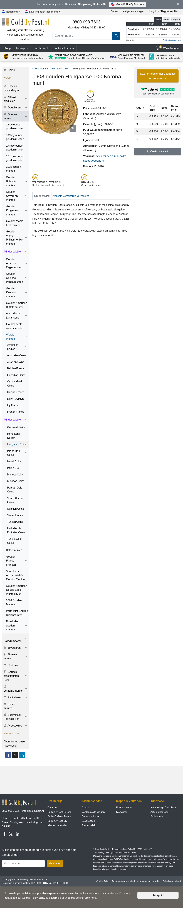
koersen (64, 48)
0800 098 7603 (10, 810)
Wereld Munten (40, 68)
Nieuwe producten (10, 98)
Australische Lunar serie (13, 315)
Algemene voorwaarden (148, 881)
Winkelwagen (169, 48)
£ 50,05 (163, 34)
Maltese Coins (15, 474)
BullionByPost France (59, 816)
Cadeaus (12, 665)
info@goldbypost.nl (33, 810)
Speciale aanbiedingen (11, 88)
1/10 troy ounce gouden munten (15, 158)
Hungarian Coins (60, 68)
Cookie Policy (103, 881)
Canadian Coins (16, 374)
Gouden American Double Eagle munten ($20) (16, 589)
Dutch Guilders (15, 398)
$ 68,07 (176, 34)
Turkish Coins (15, 521)
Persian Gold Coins (14, 489)
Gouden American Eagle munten (14, 263)
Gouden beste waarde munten (15, 326)
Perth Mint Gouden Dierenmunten (17, 612)
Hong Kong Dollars (13, 435)
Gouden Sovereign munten (12, 195)
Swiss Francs (15, 515)
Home (11, 69)
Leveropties (88, 820)
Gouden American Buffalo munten (16, 304)
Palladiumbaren (12, 640)
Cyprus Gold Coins (14, 383)
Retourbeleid (89, 825)
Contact (115, 11)
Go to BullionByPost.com (130, 4)
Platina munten (9, 706)
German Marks (16, 427)
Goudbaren (14, 107)
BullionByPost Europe (59, 811)
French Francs (15, 411)
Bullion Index (157, 816)
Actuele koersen (159, 811)
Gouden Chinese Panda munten (14, 277)
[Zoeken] (116, 36)
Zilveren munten (10, 656)
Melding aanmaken (173, 40)
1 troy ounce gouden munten (15, 126)
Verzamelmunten (13, 690)
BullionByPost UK (57, 820)
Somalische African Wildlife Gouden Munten (15, 575)
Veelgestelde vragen (133, 11)
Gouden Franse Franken (11, 560)
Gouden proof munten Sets (11, 675)
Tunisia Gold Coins (14, 540)
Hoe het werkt (41, 48)
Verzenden (55, 863)
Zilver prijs (134, 34)
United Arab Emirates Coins (16, 530)
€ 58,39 (150, 34)
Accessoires (14, 725)
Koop (7, 48)
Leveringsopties (111, 852)
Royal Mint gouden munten (12, 625)
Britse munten (14, 550)
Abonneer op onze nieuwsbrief (14, 743)
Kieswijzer (22, 48)
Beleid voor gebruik (172, 881)
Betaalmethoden (91, 816)
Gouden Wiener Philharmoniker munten (14, 237)
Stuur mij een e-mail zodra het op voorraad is (157, 76)
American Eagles (12, 346)
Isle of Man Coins (13, 452)
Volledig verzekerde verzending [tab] (71, 195)
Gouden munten (10, 116)
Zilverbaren (14, 647)
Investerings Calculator (163, 807)
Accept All (158, 895)
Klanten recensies (58, 825)
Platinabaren (14, 697)
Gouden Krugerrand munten (12, 210)
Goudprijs (133, 29)
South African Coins (15, 500)
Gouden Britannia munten (11, 181)
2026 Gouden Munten (14, 602)
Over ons (53, 807)
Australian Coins (16, 355)
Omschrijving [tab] (42, 195)
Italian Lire (13, 467)
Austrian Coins (15, 361)
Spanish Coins (15, 508)
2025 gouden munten (13, 168)
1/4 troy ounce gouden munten (15, 147)
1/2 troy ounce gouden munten (15, 137)
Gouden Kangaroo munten (11, 292)
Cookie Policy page (33, 897)
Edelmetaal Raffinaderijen (12, 716)
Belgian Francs (15, 368)
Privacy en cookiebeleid (123, 881)
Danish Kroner (15, 391)
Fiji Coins (12, 405)
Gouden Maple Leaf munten (14, 223)
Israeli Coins (14, 461)
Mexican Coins (15, 480)
